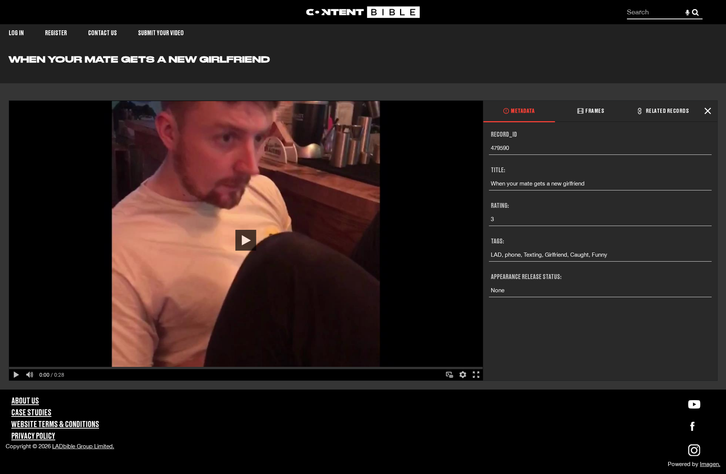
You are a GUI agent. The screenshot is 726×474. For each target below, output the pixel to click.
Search (695, 12)
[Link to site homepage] (363, 12)
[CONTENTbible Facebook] (692, 428)
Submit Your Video (161, 33)
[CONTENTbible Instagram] (694, 455)
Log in (16, 33)
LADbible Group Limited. (83, 446)
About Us (25, 401)
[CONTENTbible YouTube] (694, 404)
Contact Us (102, 33)
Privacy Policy (33, 436)
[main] (363, 222)
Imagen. (710, 464)
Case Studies (31, 413)
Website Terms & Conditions (55, 425)
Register (56, 33)
